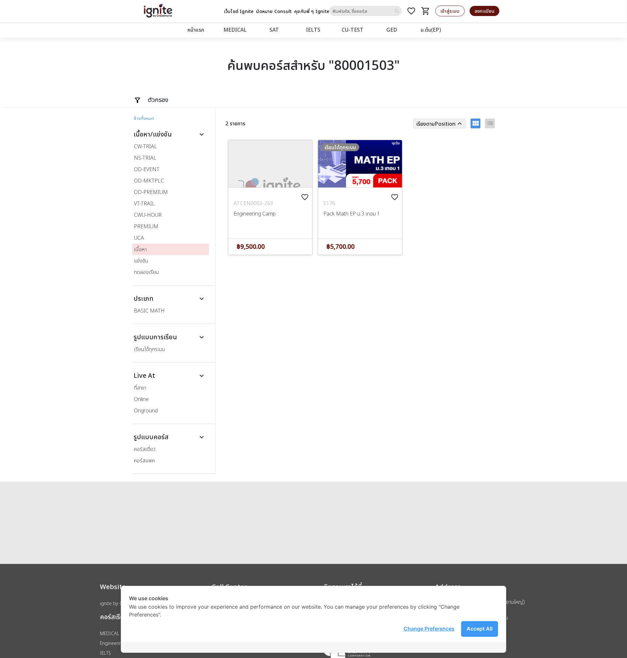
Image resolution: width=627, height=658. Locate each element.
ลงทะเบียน (484, 11)
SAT (274, 29)
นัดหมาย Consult (274, 11)
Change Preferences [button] (429, 628)
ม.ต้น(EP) (431, 29)
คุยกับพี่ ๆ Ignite (311, 11)
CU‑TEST (352, 29)
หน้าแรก (195, 29)
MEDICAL (235, 29)
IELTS (313, 29)
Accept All (479, 628)
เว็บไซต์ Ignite (239, 11)
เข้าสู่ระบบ (450, 11)
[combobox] (365, 11)
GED (391, 29)
